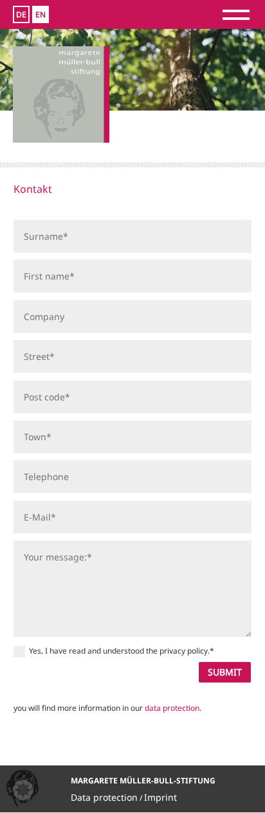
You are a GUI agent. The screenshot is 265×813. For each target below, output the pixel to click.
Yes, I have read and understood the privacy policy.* (121, 650)
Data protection (104, 797)
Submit (225, 672)
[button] (23, 790)
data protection (172, 707)
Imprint (160, 797)
